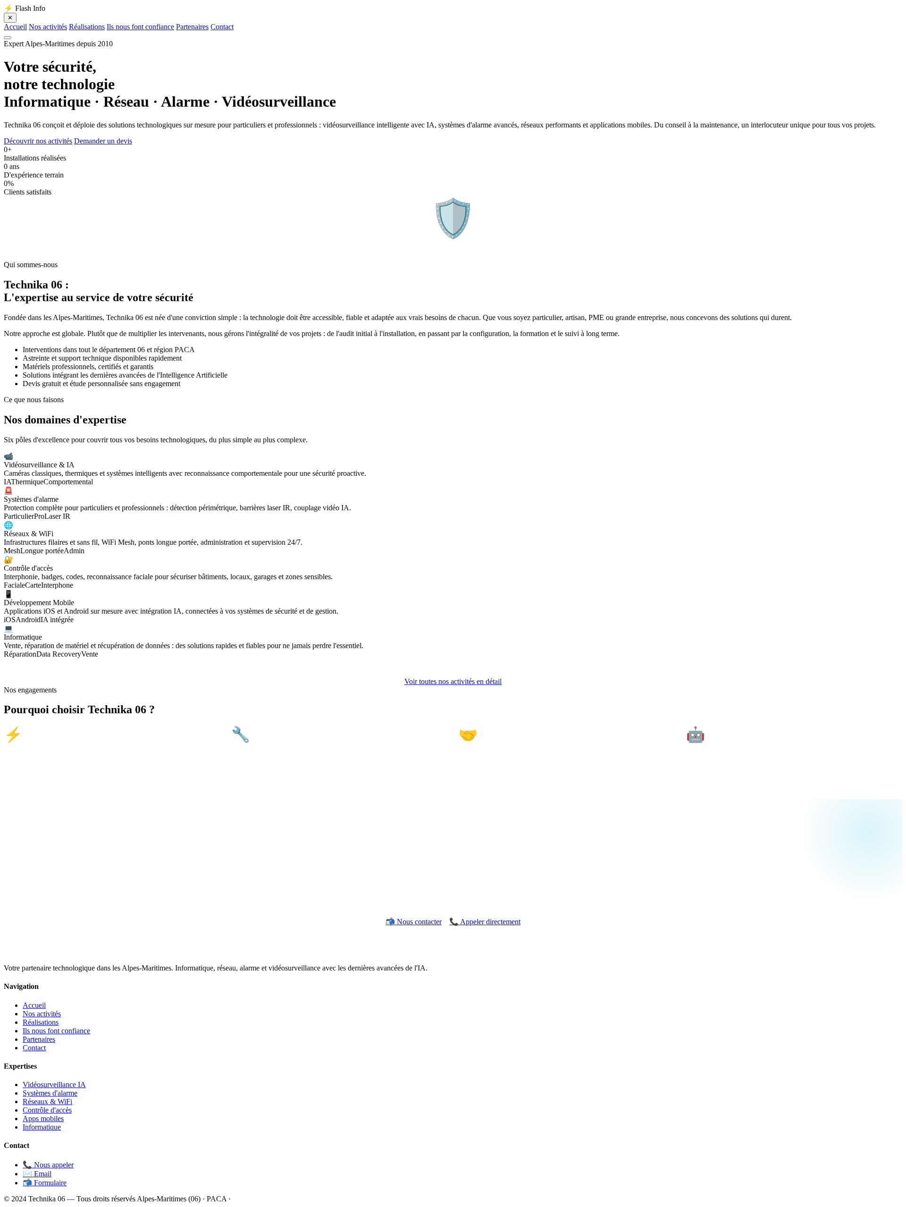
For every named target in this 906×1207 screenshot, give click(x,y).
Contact (222, 27)
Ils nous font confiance (140, 27)
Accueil (15, 27)
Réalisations (87, 27)
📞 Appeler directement (484, 922)
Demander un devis (103, 141)
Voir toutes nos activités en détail (453, 681)
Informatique (42, 1127)
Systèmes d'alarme (50, 1093)
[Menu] (7, 37)
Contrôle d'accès (47, 1110)
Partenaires (192, 27)
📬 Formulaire (45, 1183)
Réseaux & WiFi (47, 1101)
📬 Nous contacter (414, 922)
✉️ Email (37, 1174)
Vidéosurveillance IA (54, 1084)
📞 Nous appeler (48, 1165)
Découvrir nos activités (38, 141)
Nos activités (48, 27)
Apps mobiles (43, 1118)
